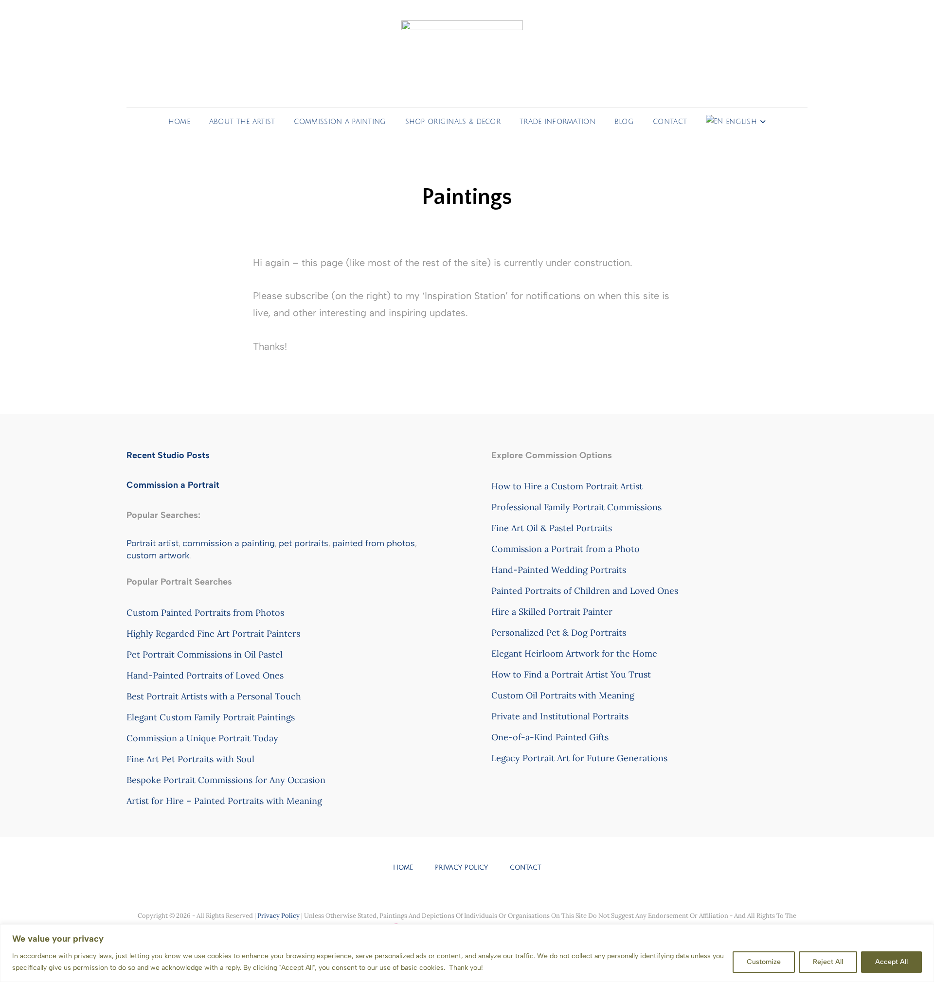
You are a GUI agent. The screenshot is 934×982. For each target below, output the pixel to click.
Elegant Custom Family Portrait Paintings (210, 717)
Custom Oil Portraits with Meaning (562, 695)
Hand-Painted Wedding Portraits (558, 569)
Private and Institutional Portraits (560, 716)
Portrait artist (152, 543)
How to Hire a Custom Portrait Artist (567, 486)
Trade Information (557, 121)
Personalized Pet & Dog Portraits (558, 632)
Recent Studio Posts (168, 455)
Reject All (828, 962)
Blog (624, 121)
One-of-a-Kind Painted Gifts (550, 737)
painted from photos (373, 543)
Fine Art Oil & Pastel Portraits (551, 528)
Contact (670, 121)
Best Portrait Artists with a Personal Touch (213, 696)
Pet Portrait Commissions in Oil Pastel (204, 654)
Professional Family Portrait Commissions (576, 507)
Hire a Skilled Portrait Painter (551, 611)
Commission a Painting (340, 121)
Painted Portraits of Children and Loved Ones (584, 590)
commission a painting (228, 543)
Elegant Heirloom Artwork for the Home (574, 653)
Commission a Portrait (172, 485)
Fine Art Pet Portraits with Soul (190, 759)
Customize (764, 962)
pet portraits (303, 543)
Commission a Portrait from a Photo (565, 548)
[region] (467, 953)
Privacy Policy (461, 867)
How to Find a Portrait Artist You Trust (571, 674)
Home (179, 121)
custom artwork (157, 555)
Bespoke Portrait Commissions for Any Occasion (225, 780)
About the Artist (242, 121)
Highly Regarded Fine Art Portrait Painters (213, 633)
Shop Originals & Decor (453, 121)
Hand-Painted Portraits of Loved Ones (205, 675)
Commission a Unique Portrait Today (202, 738)
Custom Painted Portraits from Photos (205, 612)
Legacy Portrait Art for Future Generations (579, 758)
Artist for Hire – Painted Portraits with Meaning (224, 800)
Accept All (891, 962)
